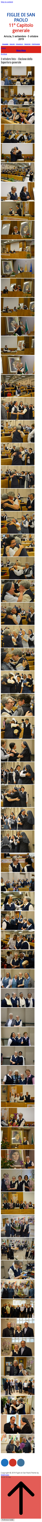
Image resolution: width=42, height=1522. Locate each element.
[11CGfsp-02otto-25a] (17, 1168)
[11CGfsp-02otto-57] (17, 1414)
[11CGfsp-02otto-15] (17, 510)
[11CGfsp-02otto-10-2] (17, 396)
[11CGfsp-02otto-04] (17, 162)
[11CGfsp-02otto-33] (17, 910)
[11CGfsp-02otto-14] (17, 487)
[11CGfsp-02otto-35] (17, 949)
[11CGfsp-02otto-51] (17, 1298)
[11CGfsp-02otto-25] (17, 738)
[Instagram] (21, 1462)
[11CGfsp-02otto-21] (17, 647)
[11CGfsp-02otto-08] (17, 277)
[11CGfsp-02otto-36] (17, 968)
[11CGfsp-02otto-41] (17, 1065)
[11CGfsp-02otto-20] (17, 624)
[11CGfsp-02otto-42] (17, 1084)
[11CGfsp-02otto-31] (17, 871)
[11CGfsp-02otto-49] (17, 1259)
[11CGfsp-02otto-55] (17, 1375)
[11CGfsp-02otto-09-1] (17, 335)
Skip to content (7, 2)
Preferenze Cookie (8, 1520)
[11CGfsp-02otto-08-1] (17, 297)
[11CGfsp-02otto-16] (17, 533)
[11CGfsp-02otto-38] (17, 1007)
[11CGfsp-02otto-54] (17, 1356)
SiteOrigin (5, 1475)
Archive (4, 54)
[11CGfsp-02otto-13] (17, 465)
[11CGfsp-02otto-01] (17, 85)
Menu (21, 50)
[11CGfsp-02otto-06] (17, 181)
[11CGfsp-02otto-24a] (17, 1126)
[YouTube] (12, 1462)
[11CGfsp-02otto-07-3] (17, 258)
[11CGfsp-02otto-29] (17, 829)
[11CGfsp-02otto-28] (17, 806)
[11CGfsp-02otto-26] (17, 761)
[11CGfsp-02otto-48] (17, 1236)
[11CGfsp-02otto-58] (17, 1433)
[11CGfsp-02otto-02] (17, 104)
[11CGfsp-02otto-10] (17, 354)
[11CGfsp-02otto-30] (17, 852)
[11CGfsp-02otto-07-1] (17, 220)
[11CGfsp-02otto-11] (17, 419)
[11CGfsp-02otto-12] (17, 442)
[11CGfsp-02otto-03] (17, 123)
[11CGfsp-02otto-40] (17, 1045)
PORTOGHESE (36, 44)
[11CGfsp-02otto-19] (17, 601)
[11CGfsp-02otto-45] (17, 1149)
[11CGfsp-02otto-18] (17, 579)
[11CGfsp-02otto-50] (17, 1279)
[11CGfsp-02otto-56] (17, 1394)
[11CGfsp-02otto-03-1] (17, 142)
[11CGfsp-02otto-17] (17, 556)
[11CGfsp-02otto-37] (17, 987)
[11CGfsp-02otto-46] (17, 1191)
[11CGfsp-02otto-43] (17, 1107)
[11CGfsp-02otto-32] (17, 891)
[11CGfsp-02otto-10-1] (17, 374)
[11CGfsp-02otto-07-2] (17, 239)
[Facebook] (4, 1462)
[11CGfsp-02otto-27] (17, 784)
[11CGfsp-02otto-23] (17, 693)
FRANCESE (27, 44)
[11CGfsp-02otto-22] (17, 670)
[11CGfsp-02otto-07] (17, 200)
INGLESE (12, 44)
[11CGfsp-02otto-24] (17, 715)
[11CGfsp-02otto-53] (17, 1336)
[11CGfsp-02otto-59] (17, 1452)
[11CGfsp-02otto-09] (17, 316)
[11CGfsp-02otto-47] (17, 1214)
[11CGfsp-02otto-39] (17, 1026)
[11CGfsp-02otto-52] (17, 1317)
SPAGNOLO (19, 44)
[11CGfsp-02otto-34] (17, 929)
